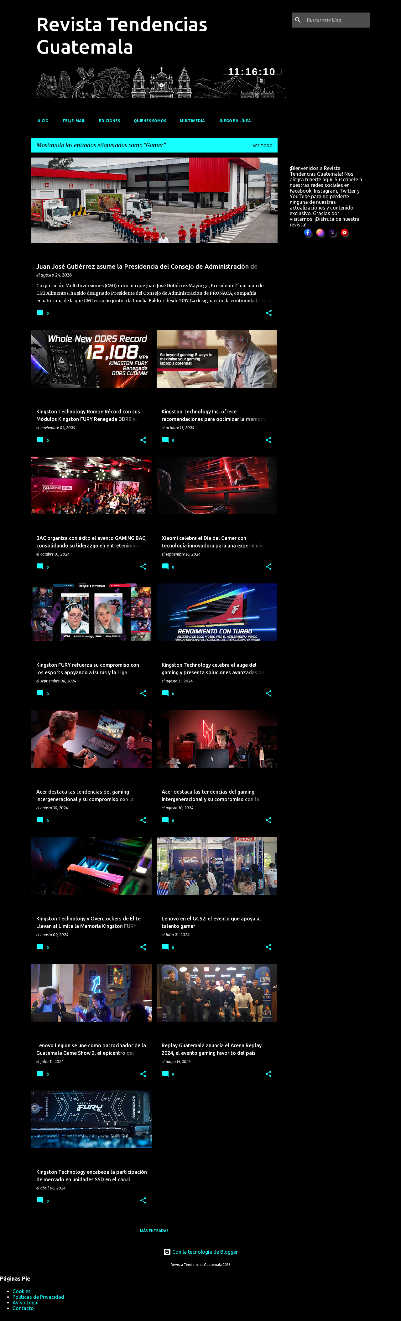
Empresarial (50, 168)
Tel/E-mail (73, 121)
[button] (269, 313)
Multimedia (192, 121)
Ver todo (263, 146)
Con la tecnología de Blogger (204, 1252)
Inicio (42, 121)
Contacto (23, 1308)
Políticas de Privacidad (38, 1297)
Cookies (22, 1291)
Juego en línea (235, 121)
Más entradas (154, 1231)
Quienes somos (150, 121)
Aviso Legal (26, 1302)
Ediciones (109, 121)
